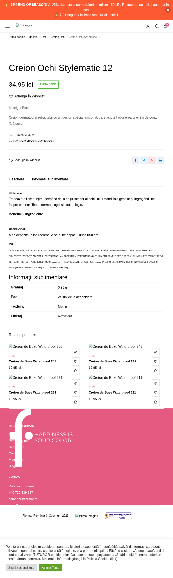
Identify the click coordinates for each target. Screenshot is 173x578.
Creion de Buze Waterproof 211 (112, 392)
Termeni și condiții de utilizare (30, 531)
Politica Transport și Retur (27, 537)
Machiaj (33, 37)
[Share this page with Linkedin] (160, 160)
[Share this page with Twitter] (144, 160)
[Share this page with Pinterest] (152, 160)
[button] (26, 96)
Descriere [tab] (16, 179)
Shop (12, 434)
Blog (12, 466)
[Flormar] (31, 26)
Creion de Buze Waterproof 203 (32, 361)
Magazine (16, 459)
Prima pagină (17, 37)
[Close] (168, 10)
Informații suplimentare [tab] (50, 179)
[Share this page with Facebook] (135, 160)
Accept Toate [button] (50, 567)
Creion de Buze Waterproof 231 (32, 392)
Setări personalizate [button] (21, 567)
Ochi (44, 37)
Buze (12, 356)
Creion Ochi (58, 37)
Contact (14, 453)
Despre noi (16, 447)
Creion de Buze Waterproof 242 (112, 361)
